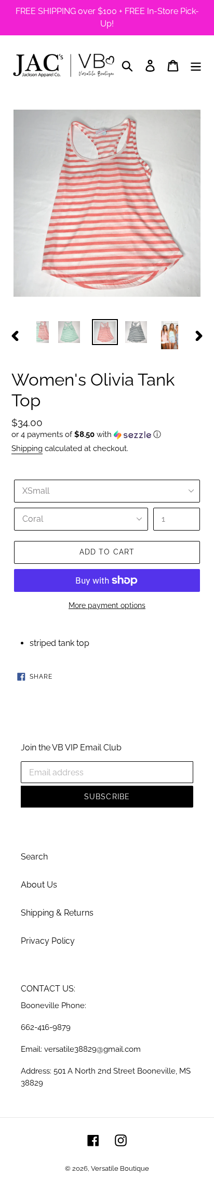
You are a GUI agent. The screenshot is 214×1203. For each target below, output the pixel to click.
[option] (69, 332)
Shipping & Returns (57, 913)
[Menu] (195, 65)
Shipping (27, 448)
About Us (39, 885)
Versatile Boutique (120, 1168)
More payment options (107, 605)
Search (34, 857)
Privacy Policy (48, 941)
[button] (107, 435)
